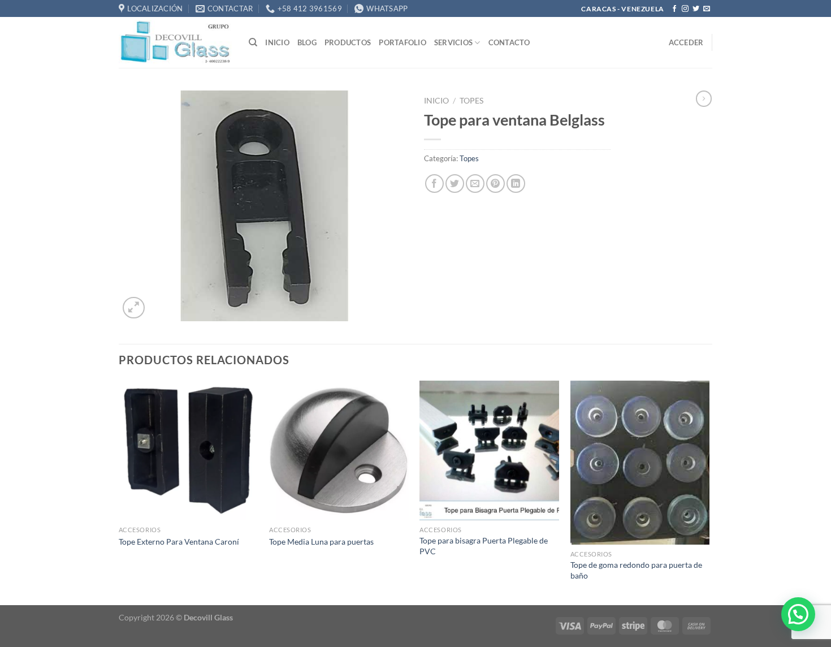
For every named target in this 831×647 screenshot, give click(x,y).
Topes (471, 100)
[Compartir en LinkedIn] (516, 183)
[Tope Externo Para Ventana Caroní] (188, 450)
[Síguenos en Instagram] (685, 9)
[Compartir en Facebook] (434, 183)
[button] (798, 614)
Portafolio (402, 42)
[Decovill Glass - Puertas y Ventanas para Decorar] (175, 42)
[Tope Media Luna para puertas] (339, 450)
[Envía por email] (475, 183)
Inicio (277, 42)
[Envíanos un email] (706, 9)
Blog (307, 42)
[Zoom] (134, 308)
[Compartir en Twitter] (454, 183)
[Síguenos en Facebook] (674, 9)
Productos (347, 42)
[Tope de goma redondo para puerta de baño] (640, 463)
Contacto (509, 42)
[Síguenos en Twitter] (695, 9)
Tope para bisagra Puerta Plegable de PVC (483, 546)
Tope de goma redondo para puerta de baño (636, 570)
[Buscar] (253, 42)
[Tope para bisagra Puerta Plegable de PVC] (489, 450)
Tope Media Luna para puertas (321, 541)
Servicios (453, 42)
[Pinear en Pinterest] (495, 183)
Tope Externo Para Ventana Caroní (179, 541)
